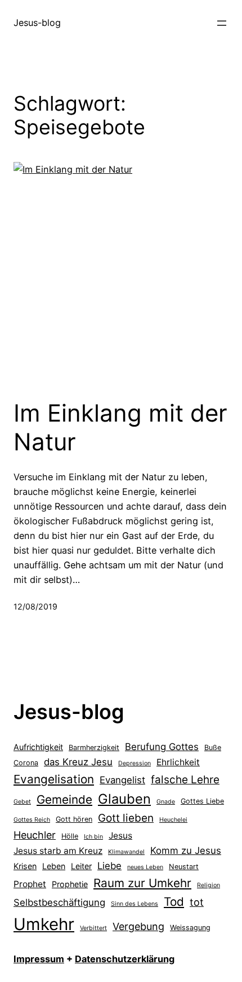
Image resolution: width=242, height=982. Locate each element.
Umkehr (44, 924)
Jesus (120, 835)
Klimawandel (126, 852)
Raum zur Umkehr (142, 883)
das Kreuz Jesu (78, 762)
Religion (208, 885)
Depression (134, 763)
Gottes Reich (32, 819)
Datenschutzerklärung (124, 959)
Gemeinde (64, 799)
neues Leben (145, 867)
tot (197, 902)
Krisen (25, 866)
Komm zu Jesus (185, 850)
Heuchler (35, 835)
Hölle (69, 836)
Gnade (165, 801)
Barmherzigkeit (94, 747)
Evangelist (122, 780)
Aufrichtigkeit (38, 747)
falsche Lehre (185, 779)
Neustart (184, 866)
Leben (53, 866)
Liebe (109, 865)
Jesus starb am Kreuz (58, 850)
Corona (26, 763)
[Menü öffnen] (221, 23)
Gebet (22, 801)
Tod (174, 902)
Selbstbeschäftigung (59, 902)
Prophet (30, 884)
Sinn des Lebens (134, 904)
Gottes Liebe (202, 801)
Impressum (39, 959)
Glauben (124, 799)
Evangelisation (54, 779)
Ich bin (93, 836)
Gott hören (74, 819)
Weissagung (190, 927)
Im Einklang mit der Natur (120, 427)
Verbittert (93, 928)
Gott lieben (126, 818)
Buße (212, 747)
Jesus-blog (37, 22)
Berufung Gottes (162, 746)
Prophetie (70, 884)
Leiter (81, 866)
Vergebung (138, 926)
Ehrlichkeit (178, 762)
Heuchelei (173, 819)
